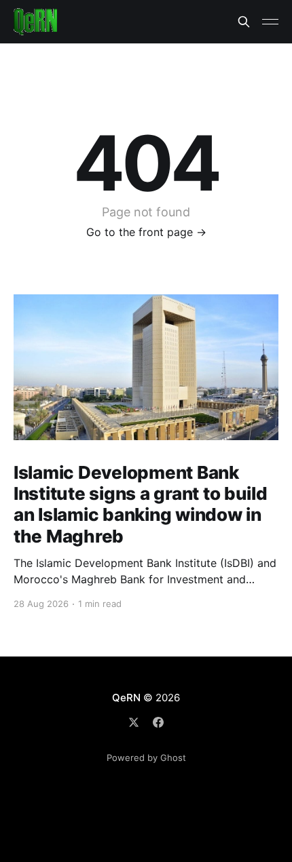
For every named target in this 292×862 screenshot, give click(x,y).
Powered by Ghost (146, 757)
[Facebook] (158, 722)
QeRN (126, 697)
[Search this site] (244, 22)
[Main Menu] (270, 22)
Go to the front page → (146, 232)
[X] (133, 722)
